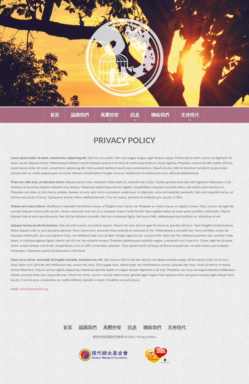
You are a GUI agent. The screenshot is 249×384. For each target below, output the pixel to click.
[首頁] (124, 21)
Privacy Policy (146, 337)
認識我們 (80, 115)
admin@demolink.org (34, 289)
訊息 (135, 115)
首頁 (54, 115)
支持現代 (190, 115)
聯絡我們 (160, 115)
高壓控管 (110, 115)
